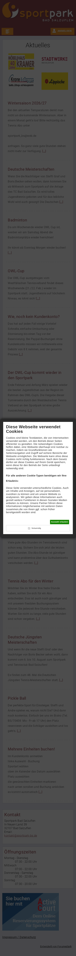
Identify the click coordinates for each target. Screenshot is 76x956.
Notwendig (36, 528)
